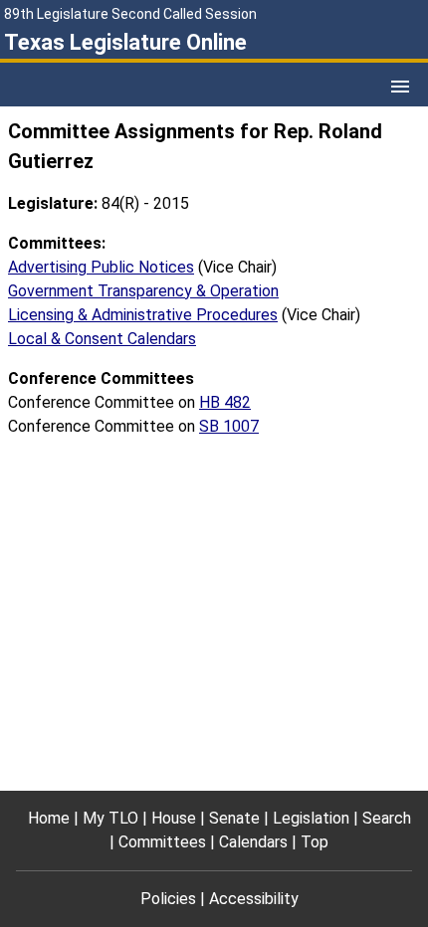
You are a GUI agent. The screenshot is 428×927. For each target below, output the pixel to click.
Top (314, 842)
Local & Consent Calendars (102, 338)
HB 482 (225, 402)
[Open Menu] (400, 86)
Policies (168, 898)
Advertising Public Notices (101, 267)
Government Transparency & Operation (143, 290)
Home (49, 818)
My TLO (110, 818)
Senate (234, 818)
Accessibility (254, 898)
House (173, 818)
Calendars (253, 842)
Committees (162, 842)
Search (386, 818)
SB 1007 (229, 426)
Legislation (311, 818)
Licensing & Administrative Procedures (143, 314)
